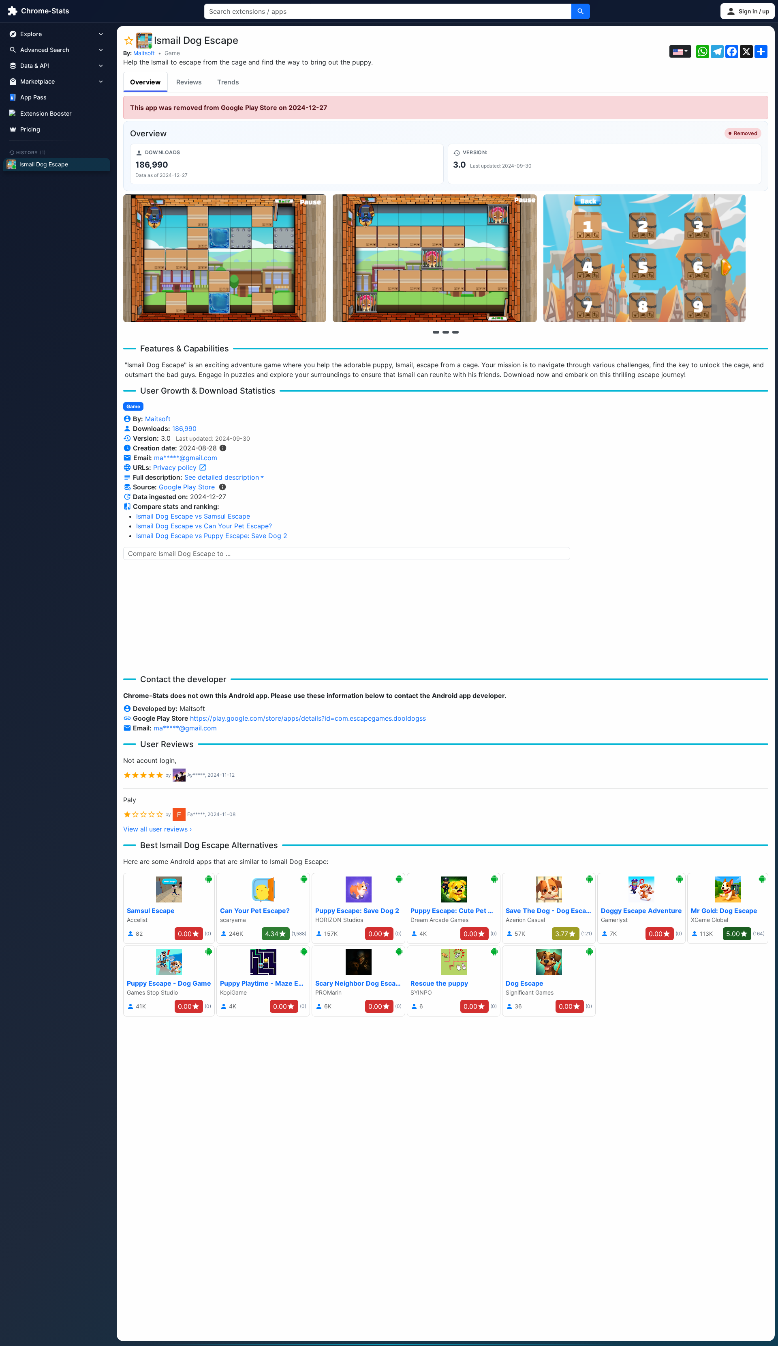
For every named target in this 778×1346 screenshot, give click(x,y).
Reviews (189, 82)
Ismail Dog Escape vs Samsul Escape (193, 516)
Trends (228, 82)
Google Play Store (187, 487)
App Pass (33, 97)
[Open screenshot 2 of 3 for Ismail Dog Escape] (435, 258)
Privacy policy (176, 467)
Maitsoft (144, 53)
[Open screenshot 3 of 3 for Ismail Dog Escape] (644, 258)
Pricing (30, 129)
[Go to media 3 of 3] (455, 332)
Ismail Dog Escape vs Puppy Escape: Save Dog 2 (211, 536)
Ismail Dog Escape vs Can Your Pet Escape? (204, 526)
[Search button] (580, 11)
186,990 (184, 428)
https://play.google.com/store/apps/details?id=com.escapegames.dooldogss (308, 718)
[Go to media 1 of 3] (436, 332)
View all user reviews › (157, 829)
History (31, 152)
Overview (145, 82)
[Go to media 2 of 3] (446, 332)
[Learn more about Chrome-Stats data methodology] (222, 487)
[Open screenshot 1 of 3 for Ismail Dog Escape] (224, 258)
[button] (747, 11)
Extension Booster (46, 113)
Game (172, 53)
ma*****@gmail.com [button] (185, 458)
